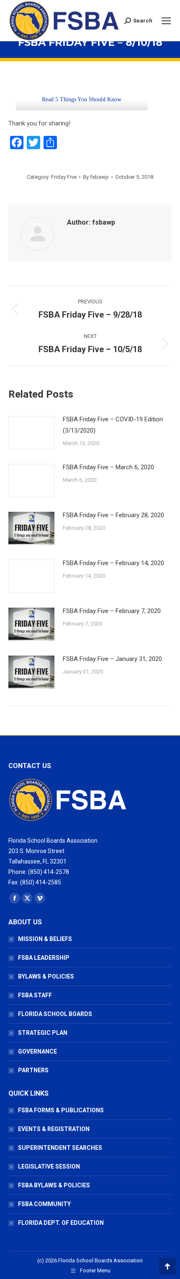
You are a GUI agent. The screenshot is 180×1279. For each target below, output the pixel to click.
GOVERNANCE (37, 1051)
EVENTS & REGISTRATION (54, 1129)
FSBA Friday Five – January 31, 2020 (112, 659)
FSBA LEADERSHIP (43, 957)
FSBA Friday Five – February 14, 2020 (113, 563)
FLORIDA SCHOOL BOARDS (55, 1014)
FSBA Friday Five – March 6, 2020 (108, 467)
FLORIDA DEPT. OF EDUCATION (61, 1222)
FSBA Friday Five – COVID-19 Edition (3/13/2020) (113, 424)
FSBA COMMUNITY (44, 1204)
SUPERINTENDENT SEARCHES (60, 1147)
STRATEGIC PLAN (42, 1032)
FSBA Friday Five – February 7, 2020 (112, 611)
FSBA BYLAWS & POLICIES (54, 1185)
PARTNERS (33, 1070)
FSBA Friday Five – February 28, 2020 (113, 515)
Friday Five (64, 177)
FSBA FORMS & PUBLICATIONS (61, 1110)
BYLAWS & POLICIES (46, 976)
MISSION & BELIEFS (45, 939)
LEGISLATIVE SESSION (49, 1166)
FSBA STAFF (35, 995)
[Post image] (31, 432)
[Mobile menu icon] (166, 20)
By (96, 177)
